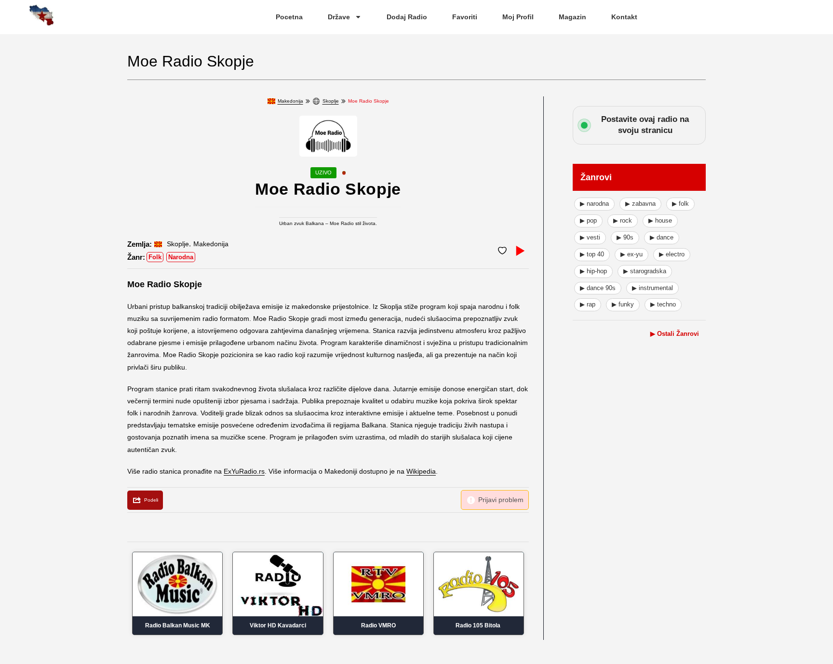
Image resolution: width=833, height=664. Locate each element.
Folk (154, 257)
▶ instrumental (652, 288)
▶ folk (680, 203)
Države (339, 17)
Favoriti (464, 17)
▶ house (660, 220)
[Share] (145, 500)
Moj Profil (518, 17)
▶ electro (672, 254)
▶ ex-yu (631, 254)
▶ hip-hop (593, 271)
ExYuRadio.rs (244, 471)
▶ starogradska (644, 271)
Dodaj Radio (407, 17)
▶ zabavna (640, 203)
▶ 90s (625, 237)
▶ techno (663, 304)
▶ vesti (590, 237)
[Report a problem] (495, 500)
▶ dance (661, 237)
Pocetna (289, 17)
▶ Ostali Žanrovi (674, 333)
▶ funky (623, 304)
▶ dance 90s (598, 288)
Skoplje (330, 101)
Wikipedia (421, 471)
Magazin (572, 17)
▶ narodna (594, 203)
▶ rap (587, 304)
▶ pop (588, 220)
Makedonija (290, 101)
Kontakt (624, 17)
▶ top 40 (592, 254)
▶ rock (622, 220)
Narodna (180, 257)
